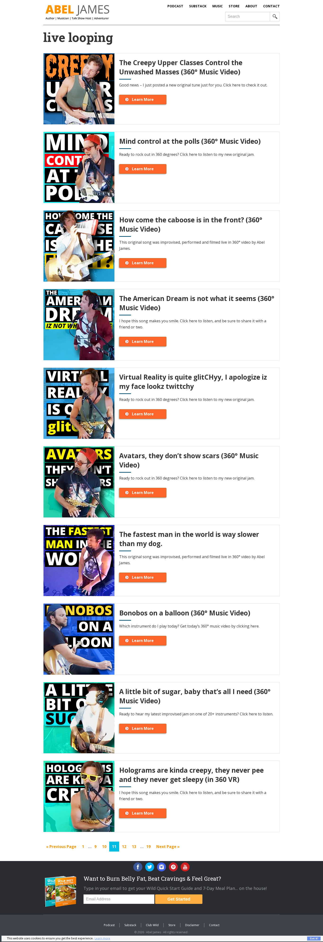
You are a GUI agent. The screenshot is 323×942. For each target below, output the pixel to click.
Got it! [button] (314, 938)
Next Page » (168, 848)
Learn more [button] (102, 938)
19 (149, 846)
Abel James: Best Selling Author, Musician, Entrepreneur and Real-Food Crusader (87, 12)
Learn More (143, 99)
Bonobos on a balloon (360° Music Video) (184, 612)
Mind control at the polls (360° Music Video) (190, 141)
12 (125, 846)
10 (105, 846)
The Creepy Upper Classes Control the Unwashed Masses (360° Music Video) (180, 67)
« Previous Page (61, 848)
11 (115, 846)
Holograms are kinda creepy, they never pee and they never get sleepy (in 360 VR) (191, 775)
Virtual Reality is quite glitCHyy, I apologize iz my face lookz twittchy (193, 381)
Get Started (178, 899)
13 (135, 846)
